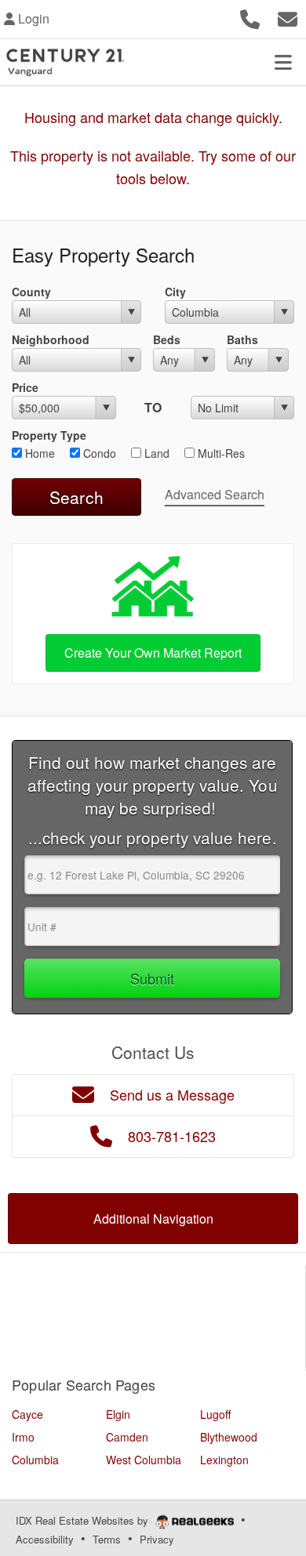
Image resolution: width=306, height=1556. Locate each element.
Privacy (157, 1539)
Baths (242, 339)
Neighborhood (50, 339)
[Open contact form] (287, 17)
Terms (107, 1539)
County (31, 291)
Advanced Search (214, 494)
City (175, 291)
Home (38, 453)
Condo (98, 453)
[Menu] (283, 62)
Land (155, 453)
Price (25, 387)
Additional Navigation (153, 1219)
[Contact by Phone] (250, 17)
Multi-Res (220, 453)
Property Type (49, 435)
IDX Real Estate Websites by (83, 1520)
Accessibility (45, 1539)
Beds (166, 339)
